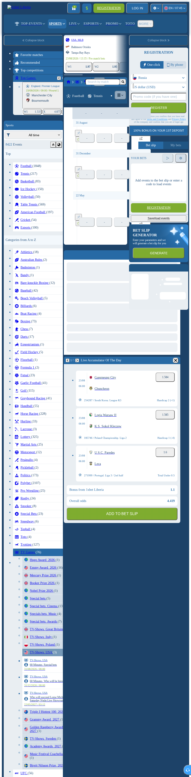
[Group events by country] (59, 145)
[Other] (120, 95)
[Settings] (156, 8)
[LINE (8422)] (68, 82)
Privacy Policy (179, 119)
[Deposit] (87, 8)
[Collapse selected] (53, 145)
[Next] (77, 360)
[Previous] (59, 78)
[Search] (123, 82)
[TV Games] (77, 82)
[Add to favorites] (78, 139)
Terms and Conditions (157, 119)
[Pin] (78, 133)
